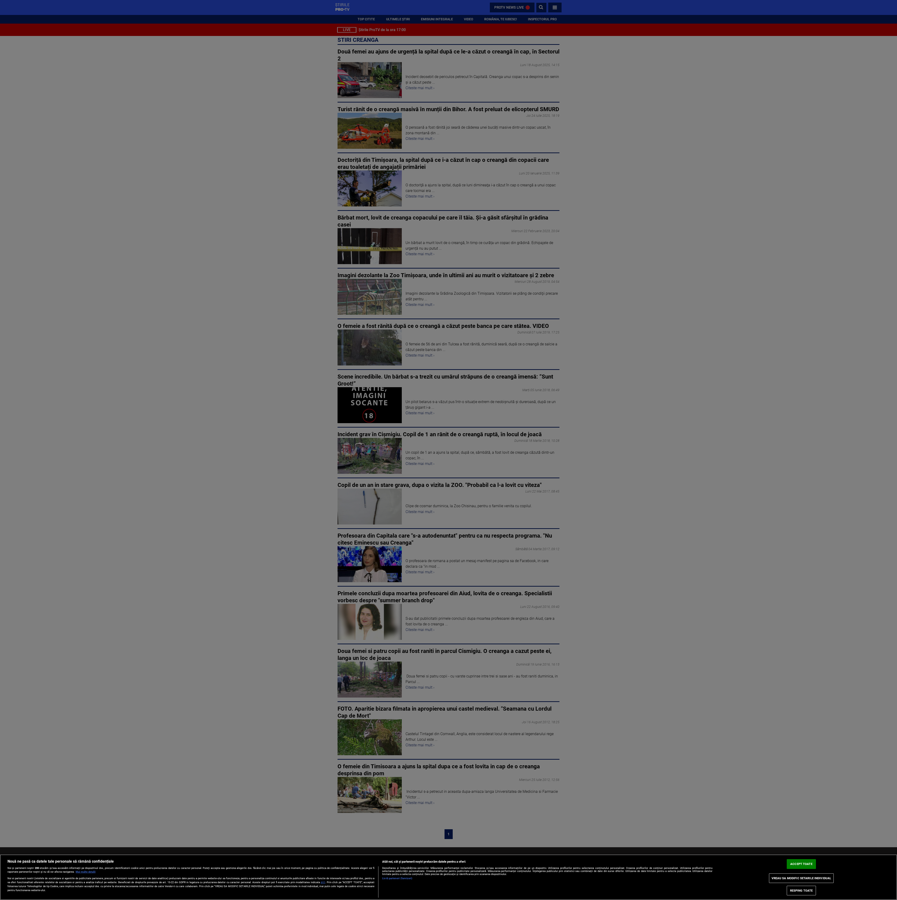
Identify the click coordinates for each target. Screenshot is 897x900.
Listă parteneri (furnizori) (397, 878)
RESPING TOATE (801, 890)
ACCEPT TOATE (801, 864)
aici (323, 882)
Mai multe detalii (86, 871)
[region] (448, 877)
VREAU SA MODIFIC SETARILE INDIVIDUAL (801, 878)
